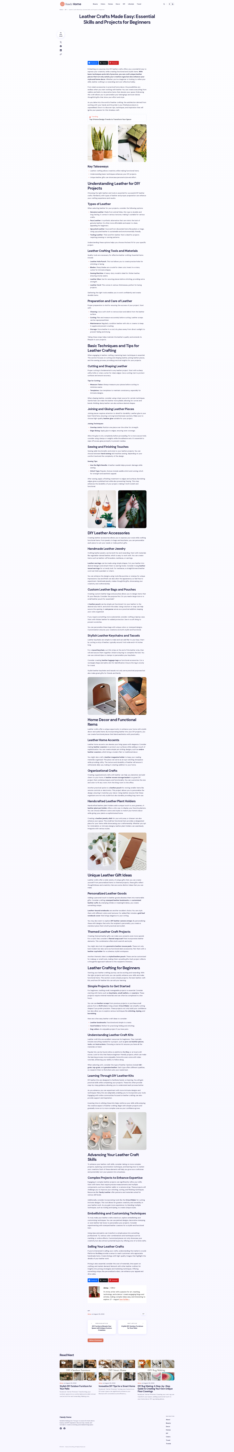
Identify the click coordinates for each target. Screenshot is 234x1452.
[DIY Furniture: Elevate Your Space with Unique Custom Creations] (102, 1327)
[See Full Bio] (129, 1299)
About (168, 1420)
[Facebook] (64, 1428)
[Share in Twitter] (61, 42)
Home (61, 9)
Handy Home (65, 1417)
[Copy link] (61, 54)
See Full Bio (123, 1299)
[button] (164, 4)
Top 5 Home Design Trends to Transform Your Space (110, 119)
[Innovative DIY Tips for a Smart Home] (117, 1370)
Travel (168, 1440)
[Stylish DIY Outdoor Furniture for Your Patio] (132, 1327)
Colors (168, 1437)
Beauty (168, 1423)
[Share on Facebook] (61, 46)
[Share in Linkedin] (61, 50)
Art (89, 1310)
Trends (168, 1444)
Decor (168, 1426)
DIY (66, 9)
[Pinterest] (61, 1428)
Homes (168, 1430)
